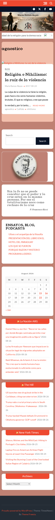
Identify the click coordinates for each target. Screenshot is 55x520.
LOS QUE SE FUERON (20, 246)
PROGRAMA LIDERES (20, 253)
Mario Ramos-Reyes (14, 86)
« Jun (8, 310)
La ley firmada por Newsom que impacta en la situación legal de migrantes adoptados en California (27, 350)
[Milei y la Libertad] (43, 35)
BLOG (7, 69)
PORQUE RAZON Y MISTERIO (24, 249)
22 (40, 297)
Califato (20, 109)
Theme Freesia (29, 514)
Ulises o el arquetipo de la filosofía (26, 234)
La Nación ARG (29, 321)
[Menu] (5, 3)
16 (46, 293)
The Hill (28, 384)
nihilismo (31, 109)
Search (9, 135)
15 (40, 293)
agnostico (9, 109)
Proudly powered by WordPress (17, 510)
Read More (39, 105)
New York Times (29, 432)
